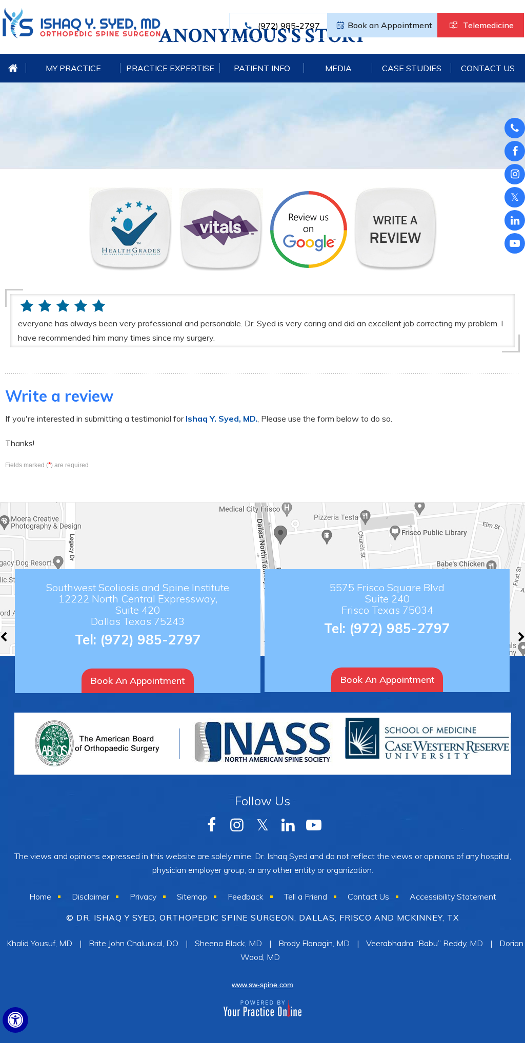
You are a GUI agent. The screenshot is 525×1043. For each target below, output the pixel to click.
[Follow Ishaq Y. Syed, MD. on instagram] (514, 174)
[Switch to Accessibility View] (15, 1020)
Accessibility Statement (453, 896)
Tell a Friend (305, 896)
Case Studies (411, 68)
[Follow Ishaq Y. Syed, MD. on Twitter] (514, 197)
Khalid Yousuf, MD (39, 943)
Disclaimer (90, 896)
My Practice (73, 68)
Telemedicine (488, 25)
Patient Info (262, 68)
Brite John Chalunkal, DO (133, 943)
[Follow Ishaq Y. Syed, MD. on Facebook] (514, 128)
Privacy (143, 896)
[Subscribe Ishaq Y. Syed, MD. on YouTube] (514, 220)
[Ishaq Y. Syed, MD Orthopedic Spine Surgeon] (81, 28)
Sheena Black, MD (228, 943)
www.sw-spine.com (262, 985)
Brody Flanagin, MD (314, 943)
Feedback (246, 896)
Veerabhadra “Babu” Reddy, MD (424, 943)
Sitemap (192, 896)
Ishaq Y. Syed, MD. (221, 418)
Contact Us (488, 68)
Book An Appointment (137, 680)
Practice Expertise (170, 68)
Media (338, 68)
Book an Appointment (390, 25)
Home (13, 68)
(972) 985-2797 (289, 25)
